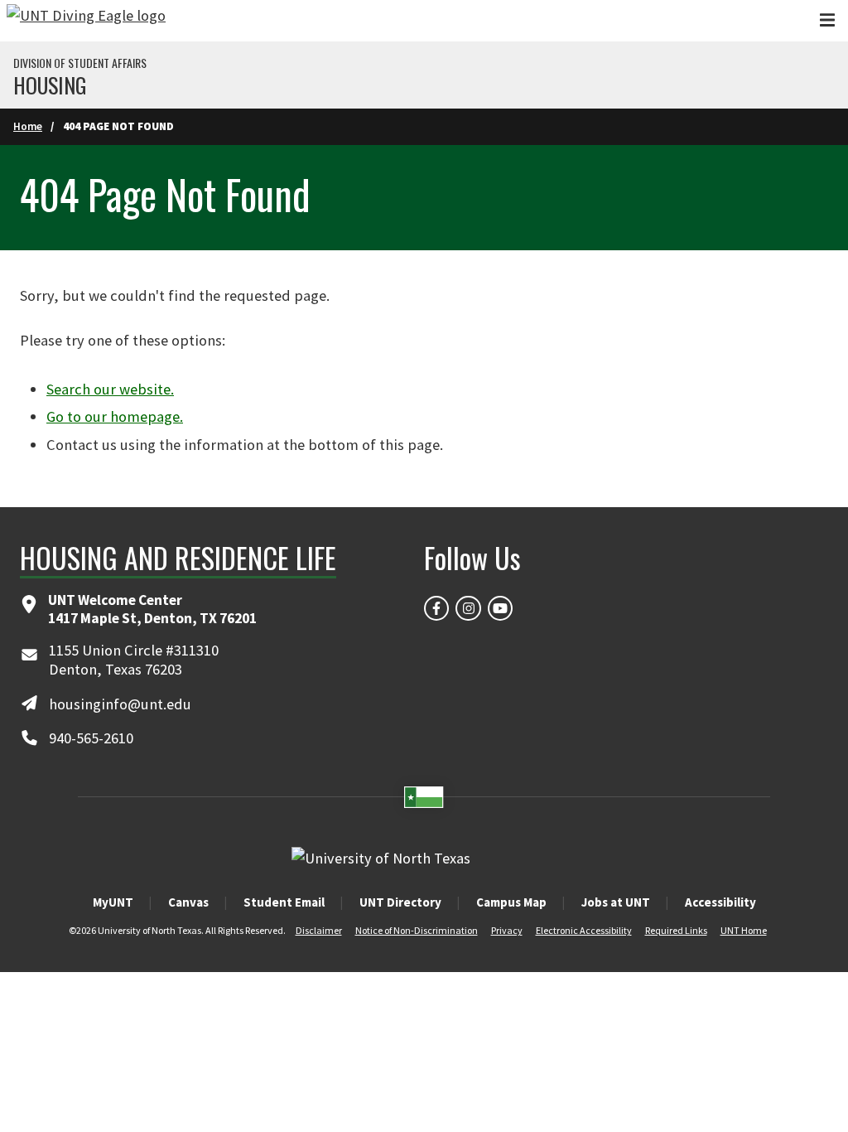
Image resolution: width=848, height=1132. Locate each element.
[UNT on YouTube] (500, 608)
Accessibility (720, 902)
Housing (50, 85)
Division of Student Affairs (80, 63)
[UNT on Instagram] (467, 608)
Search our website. (110, 389)
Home (27, 126)
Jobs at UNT (615, 902)
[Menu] (827, 20)
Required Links (676, 930)
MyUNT (113, 902)
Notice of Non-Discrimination (416, 930)
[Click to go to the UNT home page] (86, 20)
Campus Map (511, 902)
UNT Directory (400, 902)
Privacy (507, 930)
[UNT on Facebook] (436, 608)
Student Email (284, 902)
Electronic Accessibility (584, 930)
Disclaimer (319, 930)
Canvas (188, 902)
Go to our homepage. (114, 416)
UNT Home (743, 930)
